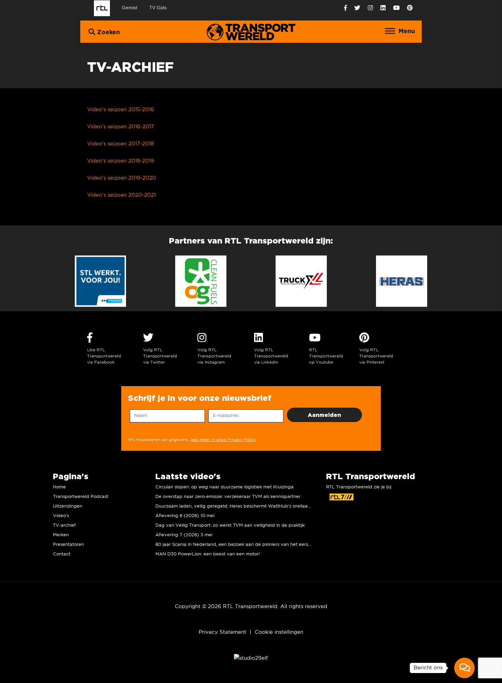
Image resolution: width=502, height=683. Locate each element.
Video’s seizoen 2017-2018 (120, 144)
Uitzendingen (67, 506)
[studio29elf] (251, 658)
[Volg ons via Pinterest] (409, 8)
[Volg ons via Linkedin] (383, 8)
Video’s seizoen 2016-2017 (120, 126)
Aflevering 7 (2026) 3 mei (183, 535)
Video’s (61, 516)
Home (59, 487)
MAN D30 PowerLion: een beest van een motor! (207, 554)
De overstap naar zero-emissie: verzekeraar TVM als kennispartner (228, 497)
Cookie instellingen (279, 632)
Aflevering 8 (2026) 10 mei (184, 516)
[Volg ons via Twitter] (357, 8)
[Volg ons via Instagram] (370, 8)
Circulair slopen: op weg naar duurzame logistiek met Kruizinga (224, 487)
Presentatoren (68, 545)
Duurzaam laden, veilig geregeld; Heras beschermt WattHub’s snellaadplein (238, 506)
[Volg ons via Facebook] (345, 8)
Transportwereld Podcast (80, 497)
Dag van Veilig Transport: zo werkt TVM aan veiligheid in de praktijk (230, 525)
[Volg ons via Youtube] (396, 8)
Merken (61, 535)
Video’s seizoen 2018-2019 (120, 161)
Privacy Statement (222, 632)
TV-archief (64, 525)
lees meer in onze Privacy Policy (223, 440)
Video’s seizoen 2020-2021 (121, 195)
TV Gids (158, 7)
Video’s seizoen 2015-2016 (120, 109)
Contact (61, 554)
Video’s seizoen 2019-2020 (121, 178)
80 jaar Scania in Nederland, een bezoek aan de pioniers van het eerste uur (238, 545)
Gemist (129, 7)
